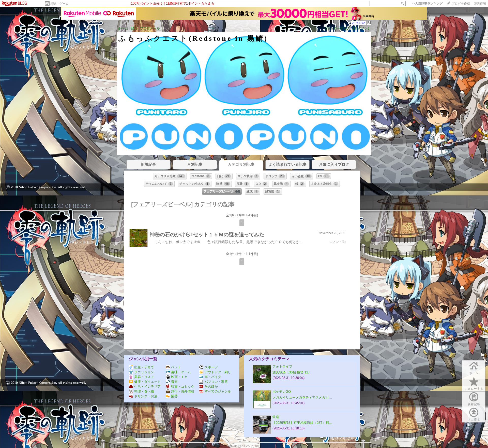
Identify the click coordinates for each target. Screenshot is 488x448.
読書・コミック (182, 386)
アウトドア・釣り (218, 372)
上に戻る (474, 420)
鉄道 (275, 417)
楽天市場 (480, 3)
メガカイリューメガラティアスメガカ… (302, 397)
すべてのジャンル (218, 391)
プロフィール (150, 28)
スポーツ (211, 367)
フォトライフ (282, 366)
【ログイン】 (361, 28)
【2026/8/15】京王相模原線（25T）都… (302, 423)
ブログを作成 (461, 3)
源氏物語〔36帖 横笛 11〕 (291, 372)
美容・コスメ (144, 377)
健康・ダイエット (147, 382)
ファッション (144, 372)
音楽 (174, 382)
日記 (134, 28)
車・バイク (213, 377)
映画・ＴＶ (179, 377)
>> (427, 3)
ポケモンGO (281, 392)
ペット (176, 367)
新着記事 (474, 404)
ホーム (123, 28)
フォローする (474, 388)
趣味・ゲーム (59, 3)
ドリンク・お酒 (145, 396)
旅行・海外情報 (182, 391)
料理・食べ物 (144, 391)
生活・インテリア (147, 386)
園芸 (174, 396)
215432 (358, 23)
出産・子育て (144, 367)
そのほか (211, 386)
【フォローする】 (337, 28)
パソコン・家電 (216, 382)
